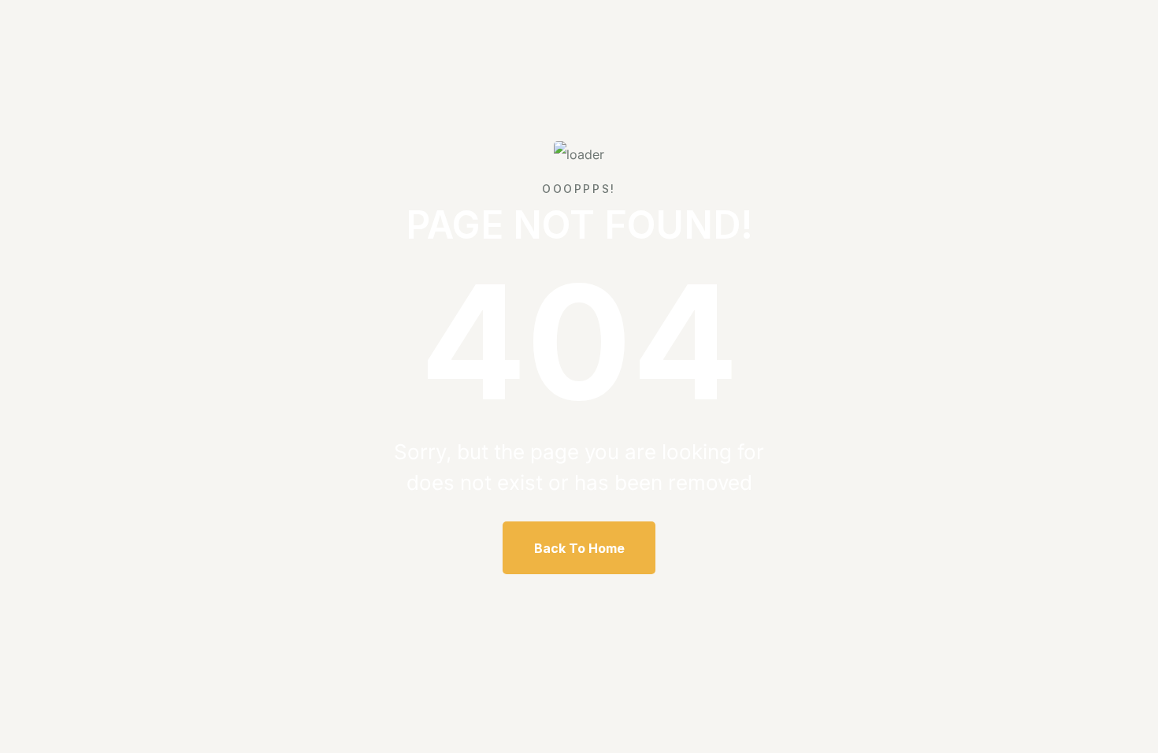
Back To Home (579, 548)
